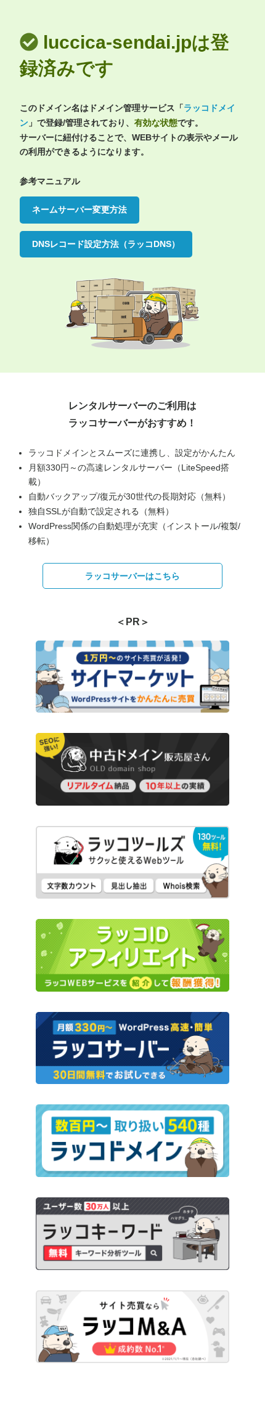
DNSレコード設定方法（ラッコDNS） (106, 244)
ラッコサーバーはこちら (132, 576)
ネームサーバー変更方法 (79, 209)
